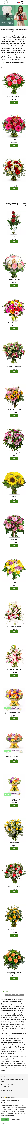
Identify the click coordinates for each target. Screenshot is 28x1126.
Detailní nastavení (16, 1119)
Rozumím (5, 1119)
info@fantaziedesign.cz (9, 1094)
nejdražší (24, 206)
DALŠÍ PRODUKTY (14, 995)
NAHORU (6, 991)
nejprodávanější (14, 204)
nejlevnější (23, 204)
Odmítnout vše (6, 1123)
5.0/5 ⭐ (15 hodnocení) (8, 1097)
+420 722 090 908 (7, 1090)
